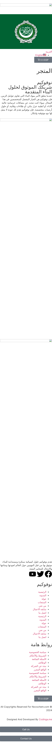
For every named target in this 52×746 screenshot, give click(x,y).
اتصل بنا (42, 612)
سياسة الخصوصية (37, 652)
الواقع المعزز (40, 669)
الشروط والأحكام (38, 655)
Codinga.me (45, 719)
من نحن (42, 605)
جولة (44, 598)
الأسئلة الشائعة (39, 659)
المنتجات (42, 602)
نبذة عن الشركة (38, 666)
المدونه (42, 595)
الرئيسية (42, 591)
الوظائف (42, 662)
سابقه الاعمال (39, 609)
